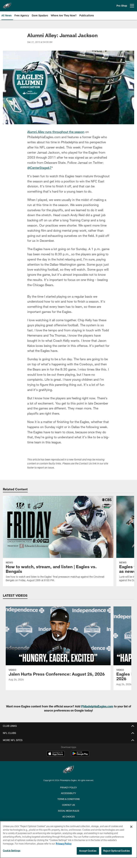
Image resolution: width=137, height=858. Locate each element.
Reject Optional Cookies (116, 850)
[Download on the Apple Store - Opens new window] (55, 754)
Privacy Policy (68, 787)
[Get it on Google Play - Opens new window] (80, 755)
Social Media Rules (68, 810)
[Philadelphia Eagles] (68, 770)
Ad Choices (68, 816)
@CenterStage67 (39, 168)
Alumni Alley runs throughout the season (55, 132)
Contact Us (68, 805)
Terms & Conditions (68, 799)
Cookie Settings (11, 850)
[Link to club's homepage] (7, 4)
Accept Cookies (88, 850)
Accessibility (68, 793)
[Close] (131, 827)
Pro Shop (121, 5)
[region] (68, 839)
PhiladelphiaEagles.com (97, 706)
